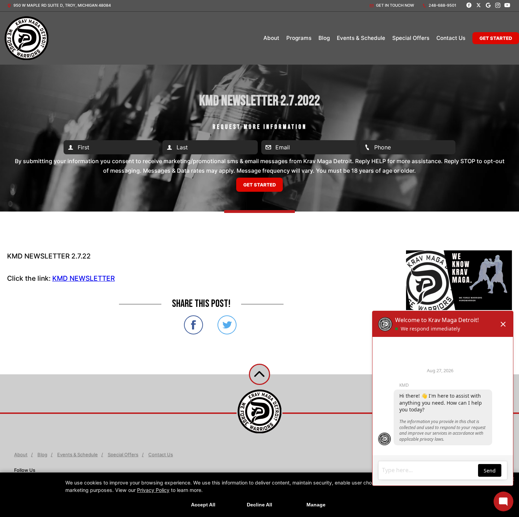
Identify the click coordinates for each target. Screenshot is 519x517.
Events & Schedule (361, 38)
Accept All (203, 504)
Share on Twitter (227, 325)
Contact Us (450, 38)
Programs (298, 38)
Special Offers (410, 38)
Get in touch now (394, 5)
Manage (316, 504)
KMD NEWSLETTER (83, 278)
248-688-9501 (442, 5)
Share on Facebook (193, 325)
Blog (324, 38)
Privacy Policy (153, 490)
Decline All (259, 504)
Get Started (495, 38)
